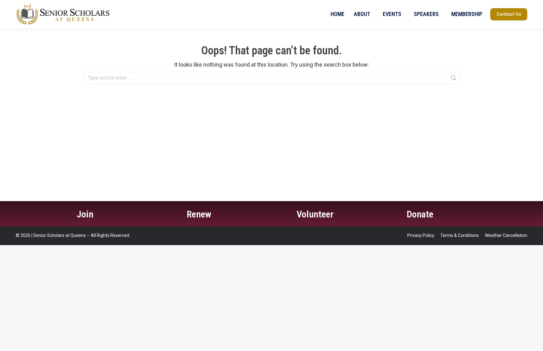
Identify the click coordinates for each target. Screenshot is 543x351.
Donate (420, 214)
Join (85, 214)
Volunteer (315, 214)
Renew (199, 214)
